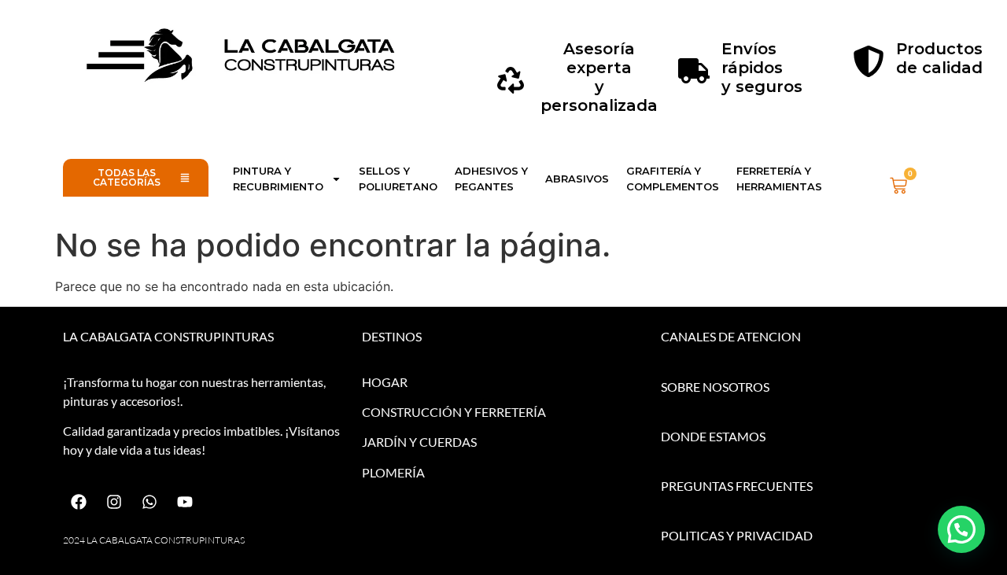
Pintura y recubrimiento (278, 178)
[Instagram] (114, 502)
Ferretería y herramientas (779, 178)
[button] (961, 529)
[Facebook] (78, 502)
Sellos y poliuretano (398, 178)
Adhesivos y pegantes (491, 178)
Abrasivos (577, 178)
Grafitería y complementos (672, 178)
